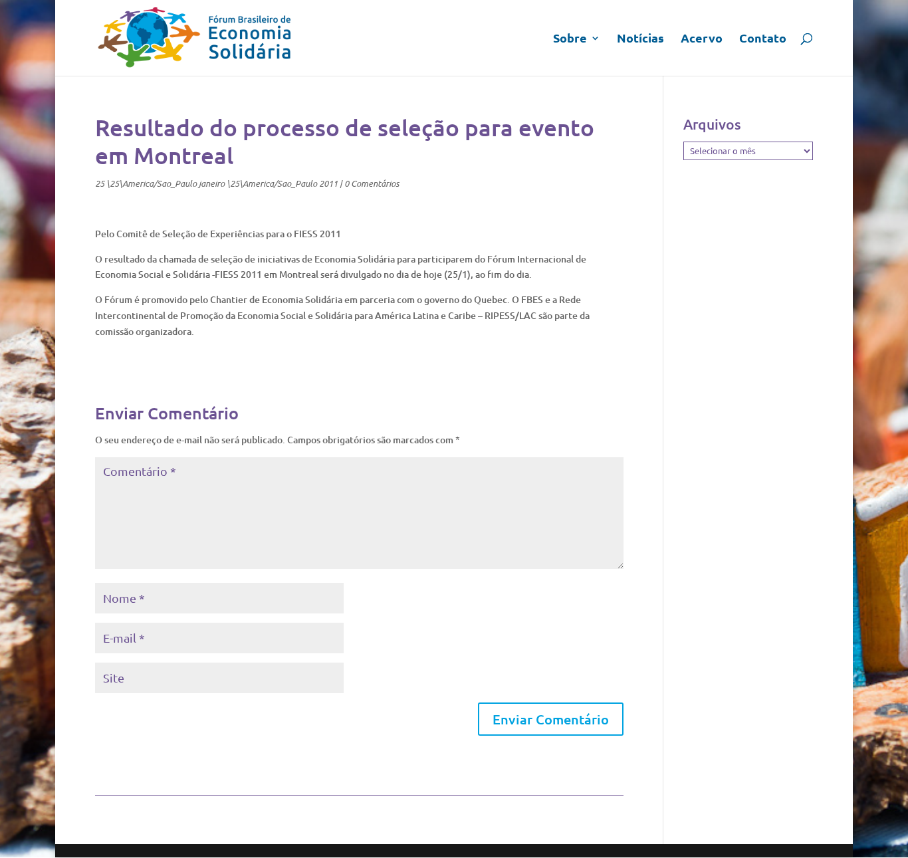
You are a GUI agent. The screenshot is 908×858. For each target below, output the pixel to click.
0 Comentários (371, 183)
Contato (762, 39)
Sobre (570, 39)
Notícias (640, 39)
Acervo (702, 39)
